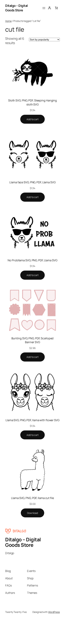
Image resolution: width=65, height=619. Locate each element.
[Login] (49, 7)
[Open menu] (44, 8)
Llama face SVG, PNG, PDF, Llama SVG (32, 182)
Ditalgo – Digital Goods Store (16, 7)
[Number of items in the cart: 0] (56, 7)
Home (8, 21)
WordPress (54, 612)
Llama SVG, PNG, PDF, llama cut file (32, 498)
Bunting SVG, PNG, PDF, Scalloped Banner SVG (32, 340)
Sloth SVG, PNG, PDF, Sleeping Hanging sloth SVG (32, 102)
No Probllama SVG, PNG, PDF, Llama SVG (32, 260)
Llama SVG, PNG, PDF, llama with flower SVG (32, 420)
